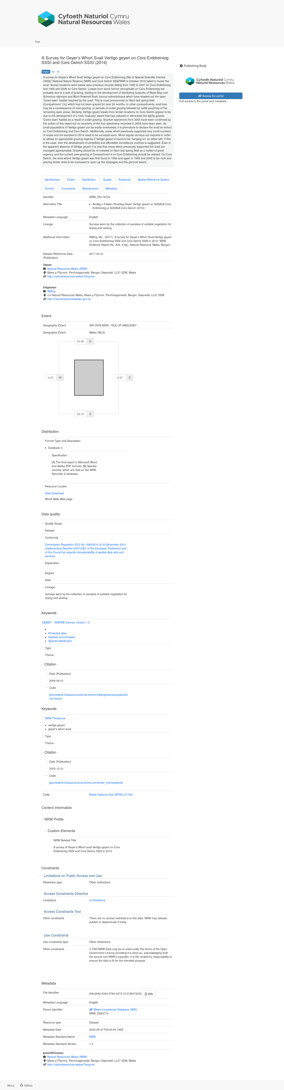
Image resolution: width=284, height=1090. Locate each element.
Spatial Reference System (153, 179)
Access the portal (213, 96)
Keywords (125, 179)
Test (37, 42)
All (58, 71)
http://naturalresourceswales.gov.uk (69, 299)
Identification (52, 179)
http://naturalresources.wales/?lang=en (71, 276)
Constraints (68, 188)
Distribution (89, 179)
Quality (107, 179)
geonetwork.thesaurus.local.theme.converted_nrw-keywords (86, 782)
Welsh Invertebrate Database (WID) (115, 1009)
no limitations (97, 900)
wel (53, 71)
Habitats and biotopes (61, 637)
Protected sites (57, 633)
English (46, 71)
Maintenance (90, 188)
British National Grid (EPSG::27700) (111, 794)
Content (49, 188)
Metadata (111, 188)
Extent (71, 179)
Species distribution (60, 641)
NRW (92, 1037)
